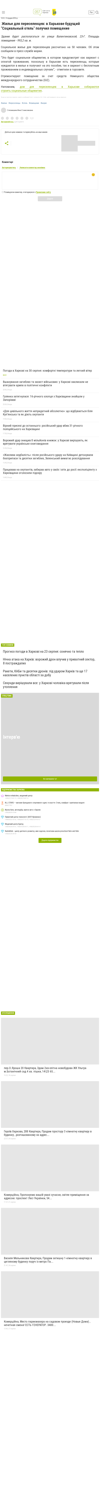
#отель (24, 103)
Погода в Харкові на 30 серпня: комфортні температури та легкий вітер (47, 370)
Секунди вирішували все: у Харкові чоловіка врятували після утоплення (46, 685)
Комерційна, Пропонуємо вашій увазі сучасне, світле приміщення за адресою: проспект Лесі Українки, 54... (46, 1196)
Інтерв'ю (11, 737)
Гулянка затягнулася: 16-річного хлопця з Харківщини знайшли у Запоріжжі (43, 398)
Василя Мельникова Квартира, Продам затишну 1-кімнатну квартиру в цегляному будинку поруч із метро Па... (48, 1259)
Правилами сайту (43, 192)
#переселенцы (14, 103)
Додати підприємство (50, 840)
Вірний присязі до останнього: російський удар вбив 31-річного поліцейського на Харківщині (43, 427)
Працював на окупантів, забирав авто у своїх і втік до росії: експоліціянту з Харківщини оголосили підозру (50, 471)
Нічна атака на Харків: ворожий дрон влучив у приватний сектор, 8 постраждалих (49, 661)
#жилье (4, 103)
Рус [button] (91, 12)
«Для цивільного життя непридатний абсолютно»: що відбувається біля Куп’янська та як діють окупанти (48, 412)
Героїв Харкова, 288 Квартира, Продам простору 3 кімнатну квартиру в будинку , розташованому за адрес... (48, 1133)
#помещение (34, 103)
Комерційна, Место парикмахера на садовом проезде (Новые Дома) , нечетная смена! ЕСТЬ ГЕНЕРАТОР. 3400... (47, 1323)
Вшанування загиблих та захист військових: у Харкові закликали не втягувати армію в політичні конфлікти (45, 383)
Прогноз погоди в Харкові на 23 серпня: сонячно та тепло (43, 651)
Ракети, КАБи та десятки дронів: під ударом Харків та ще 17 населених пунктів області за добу (45, 673)
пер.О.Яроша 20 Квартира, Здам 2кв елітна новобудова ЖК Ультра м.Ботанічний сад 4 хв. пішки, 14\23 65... (45, 1069)
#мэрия (44, 103)
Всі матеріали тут (50, 779)
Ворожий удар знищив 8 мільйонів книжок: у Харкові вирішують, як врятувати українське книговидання (45, 442)
